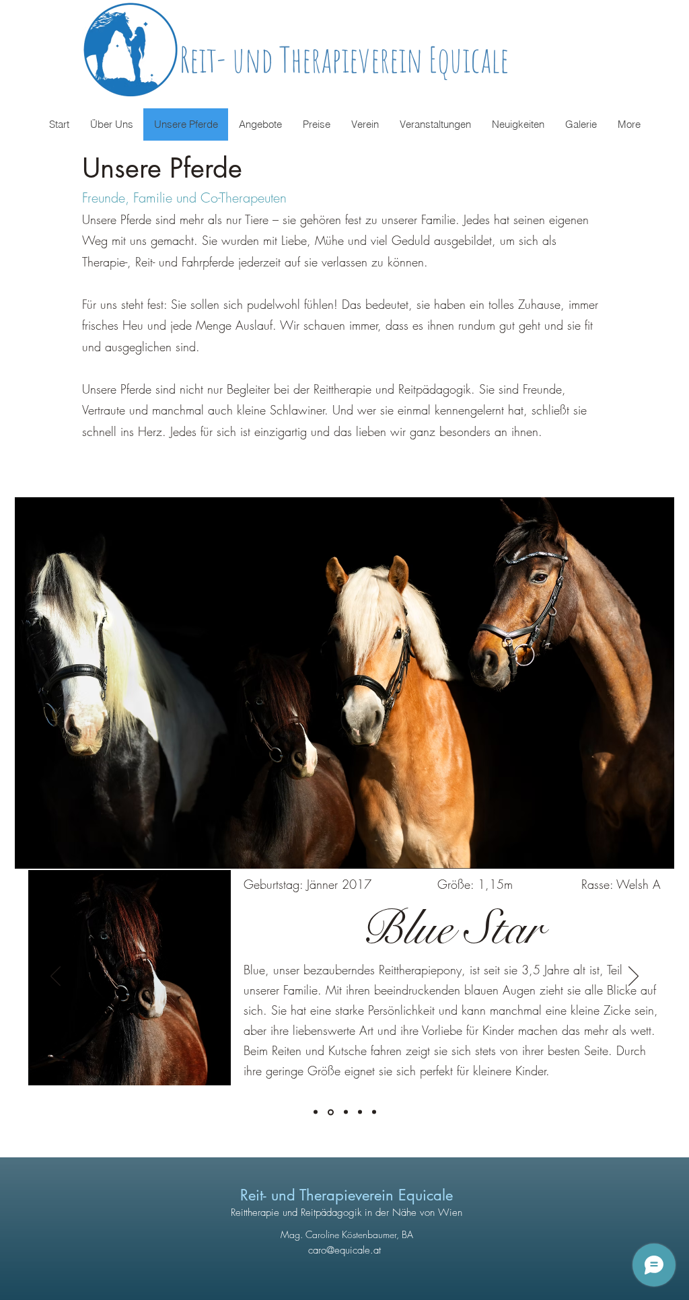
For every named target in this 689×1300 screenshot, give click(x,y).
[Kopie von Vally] (374, 1112)
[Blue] (331, 1112)
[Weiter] (633, 977)
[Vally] (360, 1112)
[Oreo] (316, 1112)
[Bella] (346, 1112)
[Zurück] (55, 977)
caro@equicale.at (344, 1250)
